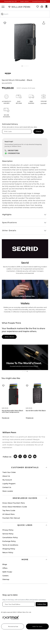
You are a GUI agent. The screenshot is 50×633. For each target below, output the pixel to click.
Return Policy (7, 552)
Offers (4, 568)
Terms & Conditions (10, 545)
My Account (7, 480)
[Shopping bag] (42, 6)
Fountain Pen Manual (11, 518)
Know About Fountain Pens (13, 503)
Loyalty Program (9, 484)
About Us (6, 476)
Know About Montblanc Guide (14, 507)
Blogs (4, 564)
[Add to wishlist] (5, 23)
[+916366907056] (6, 153)
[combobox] (25, 14)
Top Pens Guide (8, 510)
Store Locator (7, 491)
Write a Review (9, 337)
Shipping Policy (8, 549)
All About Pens (8, 514)
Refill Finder (7, 572)
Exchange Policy (9, 541)
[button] (24, 371)
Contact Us (6, 487)
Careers (5, 576)
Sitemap (5, 579)
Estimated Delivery (10, 124)
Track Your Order (9, 472)
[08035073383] (6, 150)
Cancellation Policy (10, 537)
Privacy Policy (7, 530)
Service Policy (7, 534)
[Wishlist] (38, 6)
